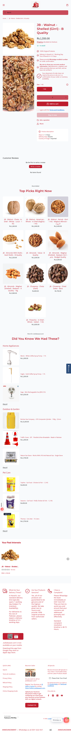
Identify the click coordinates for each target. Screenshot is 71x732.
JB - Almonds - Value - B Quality (35, 254)
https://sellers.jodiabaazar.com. (35, 688)
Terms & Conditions (9, 674)
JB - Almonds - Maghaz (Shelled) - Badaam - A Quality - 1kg (13, 288)
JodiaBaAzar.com (52, 718)
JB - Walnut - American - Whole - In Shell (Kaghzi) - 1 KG (35, 221)
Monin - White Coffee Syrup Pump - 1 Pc (33, 356)
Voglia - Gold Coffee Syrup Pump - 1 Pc (33, 374)
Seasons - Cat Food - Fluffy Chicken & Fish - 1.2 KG (37, 501)
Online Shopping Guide (10, 691)
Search (5, 670)
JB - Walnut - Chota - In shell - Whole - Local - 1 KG (13, 221)
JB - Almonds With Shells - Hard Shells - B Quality (13, 254)
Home (4, 18)
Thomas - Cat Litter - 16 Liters (30, 519)
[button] (67, 5)
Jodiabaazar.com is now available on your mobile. (12, 644)
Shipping (40, 42)
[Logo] (35, 5)
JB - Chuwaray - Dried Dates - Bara (58, 287)
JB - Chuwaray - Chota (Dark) (35, 287)
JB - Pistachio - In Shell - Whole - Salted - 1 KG (35, 321)
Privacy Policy (7, 678)
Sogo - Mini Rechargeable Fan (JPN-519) (33, 392)
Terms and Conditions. (57, 110)
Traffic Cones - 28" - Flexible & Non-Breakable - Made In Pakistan (41, 437)
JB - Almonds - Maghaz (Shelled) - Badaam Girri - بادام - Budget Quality (58, 255)
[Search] (4, 12)
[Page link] (13, 636)
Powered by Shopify (62, 718)
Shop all (5, 404)
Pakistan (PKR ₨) (10, 718)
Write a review (35, 167)
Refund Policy (7, 683)
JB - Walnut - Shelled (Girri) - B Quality (9, 567)
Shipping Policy (7, 687)
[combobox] (35, 12)
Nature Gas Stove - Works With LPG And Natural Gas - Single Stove (42, 455)
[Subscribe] (66, 678)
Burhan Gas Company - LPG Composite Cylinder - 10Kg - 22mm (41, 419)
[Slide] (67, 85)
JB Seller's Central (34, 685)
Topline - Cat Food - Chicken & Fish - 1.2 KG (34, 483)
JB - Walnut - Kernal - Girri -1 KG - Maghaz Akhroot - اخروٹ (58, 221)
